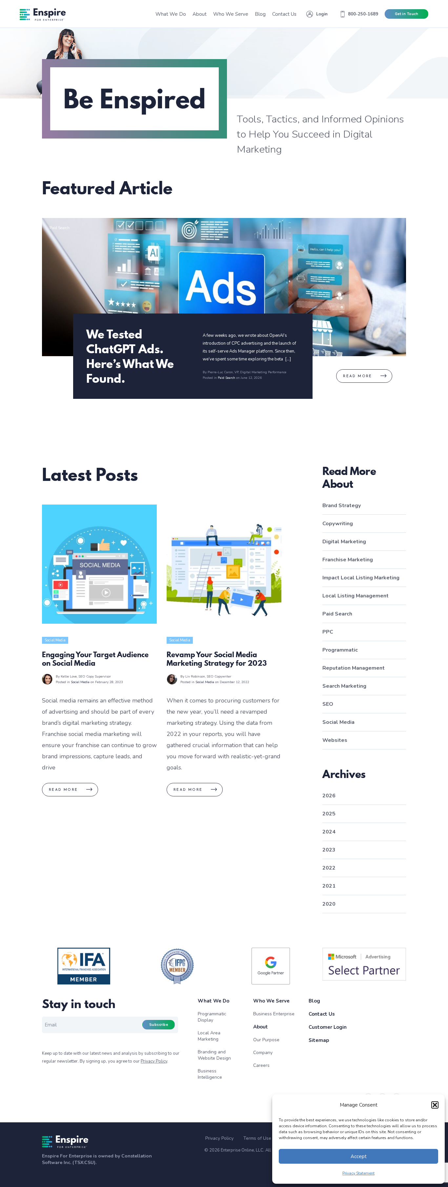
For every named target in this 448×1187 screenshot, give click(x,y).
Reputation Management (353, 668)
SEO (327, 704)
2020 (329, 904)
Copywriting (337, 523)
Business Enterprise (274, 1014)
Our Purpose (266, 1040)
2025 (329, 813)
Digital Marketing (344, 541)
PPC (327, 632)
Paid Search (60, 228)
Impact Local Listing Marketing (360, 577)
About (260, 1027)
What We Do (213, 1001)
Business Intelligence (210, 1074)
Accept (359, 1156)
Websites (334, 740)
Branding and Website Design (214, 1055)
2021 (329, 886)
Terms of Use (257, 1138)
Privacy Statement (358, 1173)
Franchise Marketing (347, 559)
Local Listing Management (355, 595)
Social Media (55, 640)
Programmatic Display (212, 1017)
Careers (261, 1065)
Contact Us (322, 1014)
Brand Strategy (341, 505)
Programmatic (340, 650)
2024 (329, 831)
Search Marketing (344, 686)
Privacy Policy (154, 1061)
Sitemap (319, 1040)
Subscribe (158, 1024)
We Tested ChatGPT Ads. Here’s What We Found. (130, 356)
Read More (357, 376)
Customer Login (328, 1027)
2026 (329, 795)
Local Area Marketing (209, 1036)
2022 (329, 868)
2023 (329, 849)
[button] (435, 1105)
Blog (314, 1001)
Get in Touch (406, 13)
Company (263, 1052)
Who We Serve (271, 1001)
